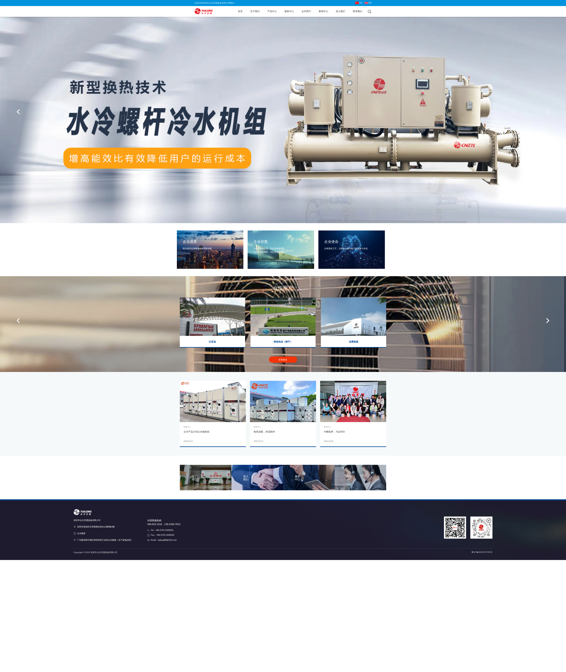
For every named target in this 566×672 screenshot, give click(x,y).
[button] (18, 111)
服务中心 (289, 11)
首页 (240, 11)
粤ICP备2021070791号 (482, 552)
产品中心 (272, 11)
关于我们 (255, 11)
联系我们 (357, 11)
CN (360, 3)
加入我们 (340, 11)
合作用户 (306, 11)
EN (370, 3)
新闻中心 (323, 11)
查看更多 (283, 360)
